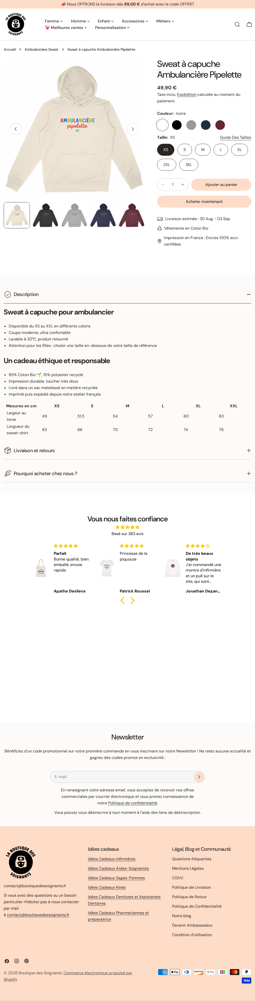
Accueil (10, 49)
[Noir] (177, 125)
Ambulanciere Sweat (42, 49)
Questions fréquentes (191, 858)
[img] (127, 527)
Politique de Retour (189, 896)
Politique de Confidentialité (197, 906)
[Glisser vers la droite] (133, 129)
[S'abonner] (199, 777)
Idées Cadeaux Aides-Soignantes (118, 868)
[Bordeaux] (220, 125)
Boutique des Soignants (40, 973)
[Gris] (191, 125)
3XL (189, 164)
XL (239, 149)
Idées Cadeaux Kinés (107, 887)
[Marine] (205, 125)
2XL (166, 164)
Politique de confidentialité (132, 803)
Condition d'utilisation (192, 934)
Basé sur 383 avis (127, 533)
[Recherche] (237, 24)
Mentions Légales (188, 868)
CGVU (177, 877)
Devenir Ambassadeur (192, 925)
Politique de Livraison (191, 887)
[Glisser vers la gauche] (16, 129)
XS (165, 149)
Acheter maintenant (204, 201)
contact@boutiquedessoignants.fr (38, 914)
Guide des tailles (235, 137)
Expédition (186, 94)
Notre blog (181, 915)
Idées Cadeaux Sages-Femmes (116, 877)
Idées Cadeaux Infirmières (111, 858)
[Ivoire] (162, 125)
